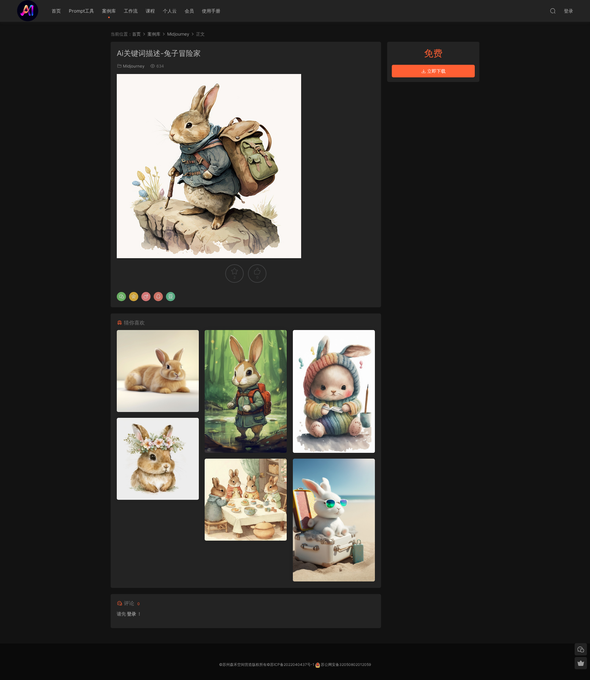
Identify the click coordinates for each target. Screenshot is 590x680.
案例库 (109, 11)
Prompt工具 (81, 11)
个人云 (170, 11)
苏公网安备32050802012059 (346, 664)
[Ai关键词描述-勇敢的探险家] (246, 391)
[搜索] (553, 10)
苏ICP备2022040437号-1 (292, 664)
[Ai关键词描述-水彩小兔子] (334, 391)
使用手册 (211, 11)
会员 (189, 11)
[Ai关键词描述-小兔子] (158, 371)
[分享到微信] (121, 296)
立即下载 (436, 71)
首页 (56, 11)
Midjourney (133, 66)
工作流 (131, 11)
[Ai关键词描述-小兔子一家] (246, 500)
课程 (150, 11)
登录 (131, 614)
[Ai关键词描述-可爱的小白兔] (334, 520)
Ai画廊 (27, 10)
